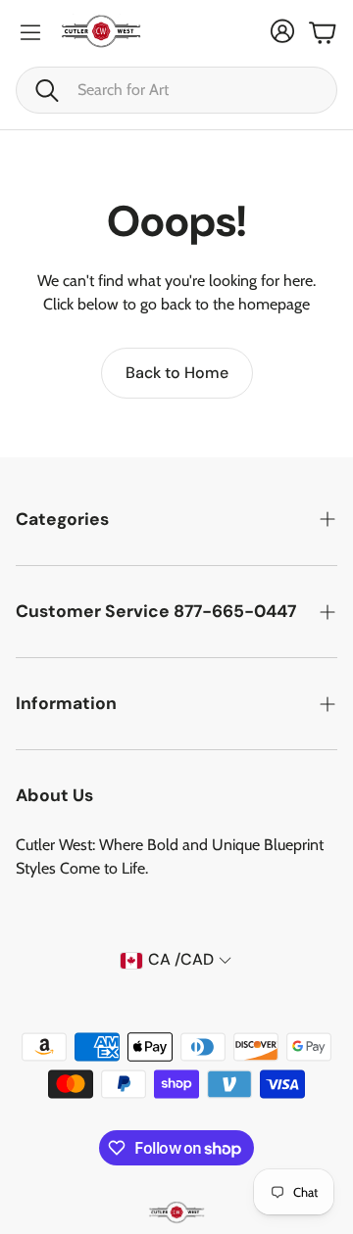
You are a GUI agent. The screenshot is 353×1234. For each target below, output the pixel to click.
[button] (176, 90)
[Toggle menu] (30, 32)
